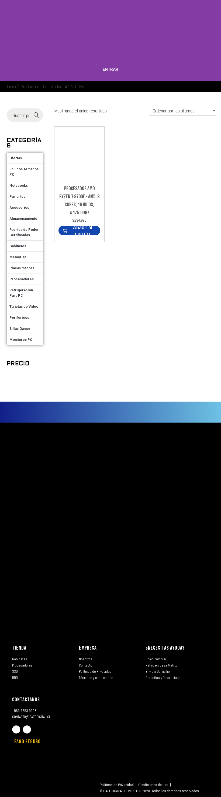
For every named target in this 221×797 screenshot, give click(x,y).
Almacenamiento (23, 219)
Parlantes (17, 196)
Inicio (11, 86)
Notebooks (18, 185)
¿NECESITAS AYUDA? (165, 648)
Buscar (36, 115)
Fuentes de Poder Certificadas (24, 232)
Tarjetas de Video (23, 306)
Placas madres (21, 268)
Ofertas (15, 158)
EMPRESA (88, 648)
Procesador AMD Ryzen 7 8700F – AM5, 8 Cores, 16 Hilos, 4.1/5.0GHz (79, 200)
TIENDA (19, 648)
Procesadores (21, 279)
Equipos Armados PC (24, 171)
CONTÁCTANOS (26, 699)
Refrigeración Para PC (21, 292)
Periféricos (19, 318)
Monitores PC (20, 340)
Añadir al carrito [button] (82, 230)
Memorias (17, 257)
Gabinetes (17, 246)
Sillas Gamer (19, 329)
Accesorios (19, 208)
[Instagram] (27, 729)
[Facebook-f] (16, 729)
